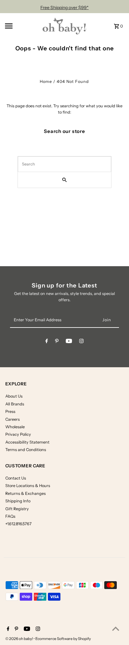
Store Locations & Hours (27, 485)
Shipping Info (17, 501)
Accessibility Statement (27, 442)
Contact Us (15, 478)
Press (10, 411)
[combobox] (64, 164)
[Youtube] (69, 342)
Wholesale (15, 426)
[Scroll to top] (116, 629)
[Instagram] (81, 342)
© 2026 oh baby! (19, 638)
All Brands (14, 404)
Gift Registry (17, 508)
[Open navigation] (21, 26)
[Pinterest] (57, 342)
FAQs (10, 516)
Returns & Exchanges (25, 493)
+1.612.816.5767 (18, 523)
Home (46, 81)
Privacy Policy (18, 434)
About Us (14, 396)
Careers (12, 419)
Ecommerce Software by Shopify (63, 638)
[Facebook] (46, 342)
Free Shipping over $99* (64, 7)
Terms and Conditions (25, 449)
